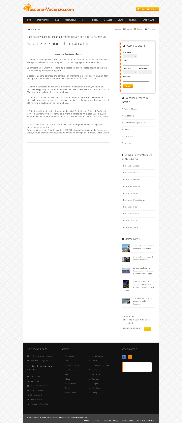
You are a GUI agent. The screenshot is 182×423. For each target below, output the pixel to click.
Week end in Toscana (38, 386)
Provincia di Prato (130, 220)
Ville (84, 20)
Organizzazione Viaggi (100, 365)
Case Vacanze (43, 20)
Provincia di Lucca (130, 193)
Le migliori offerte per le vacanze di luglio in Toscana (142, 301)
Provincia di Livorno (131, 186)
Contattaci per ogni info (39, 360)
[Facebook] (123, 357)
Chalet (94, 360)
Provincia (127, 52)
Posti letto (127, 76)
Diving (94, 392)
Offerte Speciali (36, 395)
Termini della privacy (110, 420)
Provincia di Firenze (131, 172)
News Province (36, 399)
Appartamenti (70, 383)
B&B (57, 20)
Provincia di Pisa (130, 207)
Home (28, 20)
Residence (96, 374)
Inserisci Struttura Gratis (130, 420)
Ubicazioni (142, 68)
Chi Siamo (95, 420)
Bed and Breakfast (72, 365)
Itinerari (133, 20)
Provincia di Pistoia (131, 213)
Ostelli (94, 370)
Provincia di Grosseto (132, 179)
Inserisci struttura (148, 9)
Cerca (127, 86)
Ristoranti (95, 379)
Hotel (95, 20)
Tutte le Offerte (130, 109)
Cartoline (129, 136)
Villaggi (108, 20)
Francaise (151, 29)
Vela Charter (97, 388)
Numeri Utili (35, 381)
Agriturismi (70, 20)
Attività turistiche (98, 356)
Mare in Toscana (36, 390)
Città (125, 61)
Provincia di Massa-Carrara (134, 200)
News (120, 20)
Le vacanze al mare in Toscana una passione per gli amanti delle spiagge (143, 271)
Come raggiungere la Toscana (137, 122)
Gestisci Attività (148, 420)
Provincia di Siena (130, 227)
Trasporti (95, 383)
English (129, 29)
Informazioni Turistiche (39, 404)
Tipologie (127, 68)
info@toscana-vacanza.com (41, 356)
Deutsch (140, 29)
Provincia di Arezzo (131, 165)
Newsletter (129, 143)
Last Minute (148, 20)
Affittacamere (70, 392)
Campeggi (69, 388)
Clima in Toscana (37, 376)
